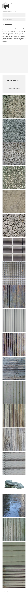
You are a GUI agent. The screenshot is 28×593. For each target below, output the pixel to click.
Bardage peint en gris (19, 401)
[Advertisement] (14, 59)
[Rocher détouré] (14, 484)
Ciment (22, 234)
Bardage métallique (19, 258)
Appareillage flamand (19, 473)
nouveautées (17, 88)
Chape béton (21, 211)
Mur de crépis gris (20, 139)
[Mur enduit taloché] (14, 153)
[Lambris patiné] (14, 296)
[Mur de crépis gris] (14, 130)
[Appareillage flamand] (14, 463)
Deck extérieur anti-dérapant (17, 586)
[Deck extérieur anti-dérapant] (14, 576)
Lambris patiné (20, 306)
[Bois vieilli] (14, 439)
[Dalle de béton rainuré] (14, 177)
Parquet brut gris (20, 425)
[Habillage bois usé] (14, 529)
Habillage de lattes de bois (18, 562)
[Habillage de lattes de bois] (14, 553)
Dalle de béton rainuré (19, 187)
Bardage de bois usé (19, 354)
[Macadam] (14, 106)
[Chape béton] (14, 201)
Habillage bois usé (20, 538)
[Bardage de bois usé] (14, 344)
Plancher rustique (20, 377)
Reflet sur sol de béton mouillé (17, 514)
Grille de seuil (21, 282)
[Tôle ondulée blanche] (14, 320)
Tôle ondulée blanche (19, 330)
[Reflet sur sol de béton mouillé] (14, 505)
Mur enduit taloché (19, 163)
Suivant (8, 591)
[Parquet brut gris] (14, 415)
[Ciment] (14, 225)
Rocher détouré (20, 491)
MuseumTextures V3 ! (14, 80)
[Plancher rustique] (14, 368)
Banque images (8, 14)
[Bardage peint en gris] (14, 392)
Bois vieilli (22, 449)
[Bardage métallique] (14, 249)
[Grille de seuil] (14, 273)
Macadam (22, 115)
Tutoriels (19, 14)
